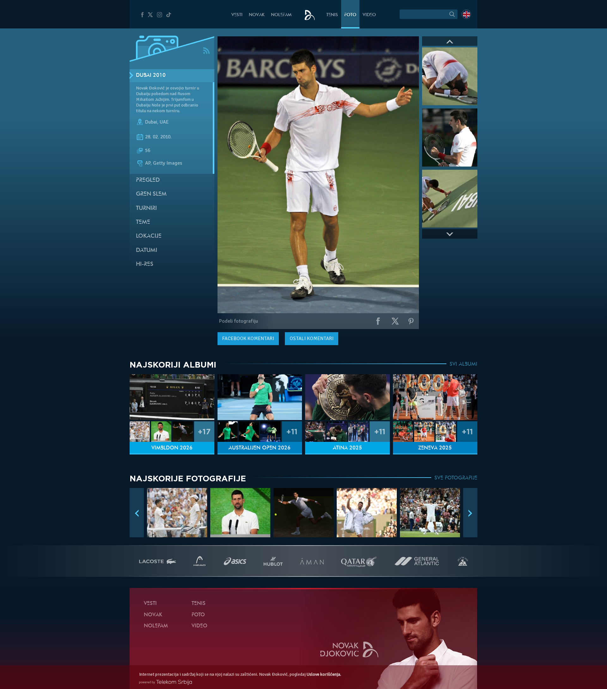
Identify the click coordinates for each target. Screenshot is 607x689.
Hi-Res (144, 264)
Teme (143, 222)
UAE (164, 122)
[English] (466, 14)
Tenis (332, 15)
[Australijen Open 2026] (260, 397)
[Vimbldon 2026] (172, 397)
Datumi (146, 250)
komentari (248, 338)
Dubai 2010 (151, 75)
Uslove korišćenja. (324, 674)
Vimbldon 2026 (172, 448)
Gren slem (151, 194)
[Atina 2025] (347, 397)
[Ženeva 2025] (435, 397)
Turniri (146, 208)
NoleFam (281, 15)
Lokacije (149, 236)
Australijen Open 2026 (260, 448)
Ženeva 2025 (435, 448)
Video (369, 15)
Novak (257, 15)
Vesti (236, 15)
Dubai (151, 122)
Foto (350, 15)
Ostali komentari (312, 338)
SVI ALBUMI (463, 364)
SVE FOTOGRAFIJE (455, 478)
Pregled (148, 180)
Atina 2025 (347, 448)
